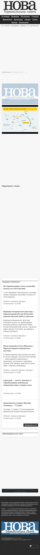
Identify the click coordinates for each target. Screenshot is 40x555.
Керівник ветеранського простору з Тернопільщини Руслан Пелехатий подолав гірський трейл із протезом (18, 313)
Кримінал (7, 19)
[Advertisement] (20, 46)
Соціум (35, 16)
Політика (25, 16)
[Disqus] (20, 464)
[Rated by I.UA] (34, 546)
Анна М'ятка (17, 538)
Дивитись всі (30, 425)
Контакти (23, 22)
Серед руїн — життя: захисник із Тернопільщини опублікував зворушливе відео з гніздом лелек (17, 382)
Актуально (14, 301)
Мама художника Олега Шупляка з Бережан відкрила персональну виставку (18, 348)
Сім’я (34, 19)
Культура (18, 19)
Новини (15, 16)
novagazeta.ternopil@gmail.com (21, 539)
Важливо (22, 301)
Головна (5, 16)
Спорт (28, 19)
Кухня (14, 22)
